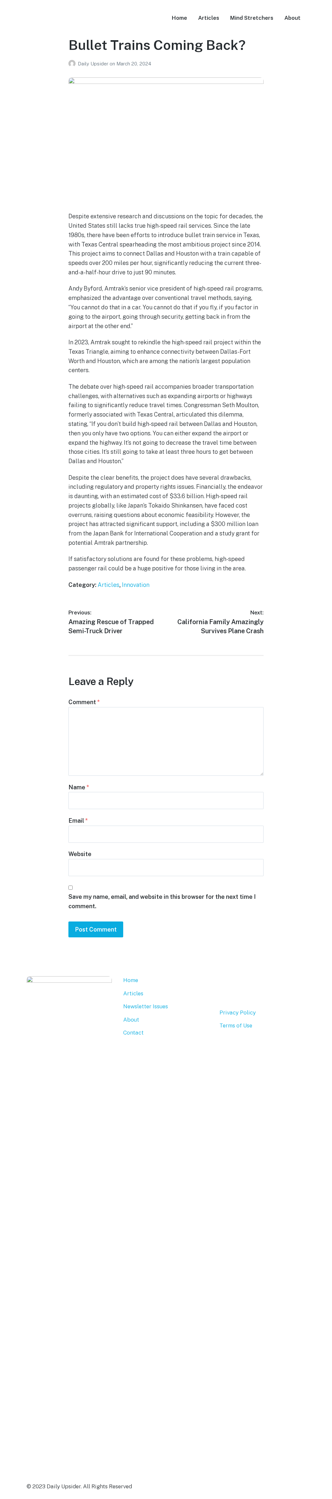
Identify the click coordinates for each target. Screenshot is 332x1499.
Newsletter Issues (145, 1006)
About (292, 18)
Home (179, 18)
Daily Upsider (94, 63)
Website (79, 854)
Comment (84, 702)
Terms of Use (235, 1025)
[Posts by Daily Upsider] (73, 63)
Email (78, 820)
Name (78, 787)
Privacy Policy (237, 1012)
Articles (208, 18)
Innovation (135, 584)
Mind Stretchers (251, 18)
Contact (133, 1032)
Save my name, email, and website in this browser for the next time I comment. (162, 901)
